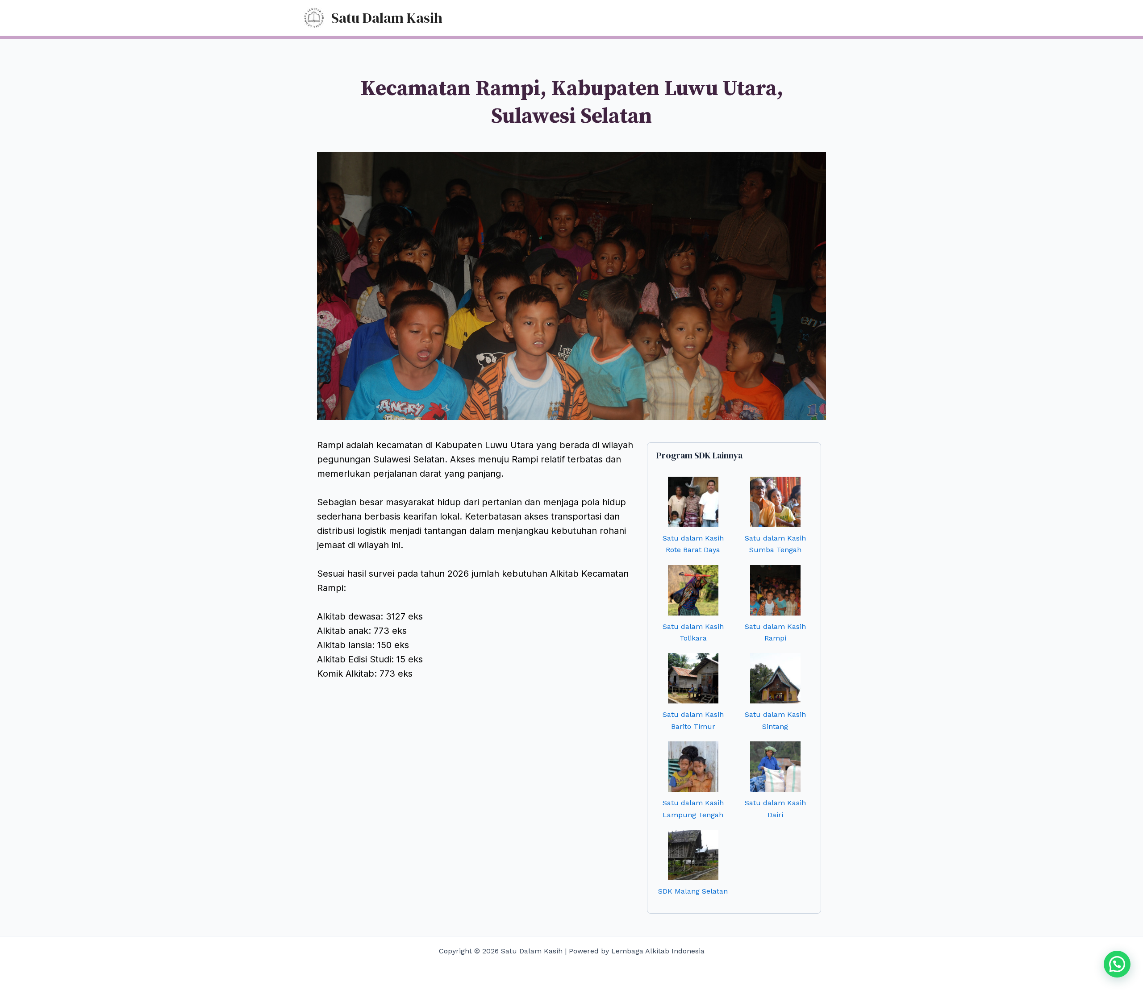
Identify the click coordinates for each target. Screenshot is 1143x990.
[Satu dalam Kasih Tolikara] (693, 590)
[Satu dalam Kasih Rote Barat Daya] (693, 502)
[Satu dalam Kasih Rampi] (775, 590)
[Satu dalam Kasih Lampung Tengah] (693, 766)
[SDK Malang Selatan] (693, 855)
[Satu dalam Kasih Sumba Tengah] (775, 502)
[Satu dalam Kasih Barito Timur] (693, 678)
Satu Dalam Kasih (386, 18)
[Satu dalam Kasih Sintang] (775, 678)
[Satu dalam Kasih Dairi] (775, 766)
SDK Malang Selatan (693, 891)
